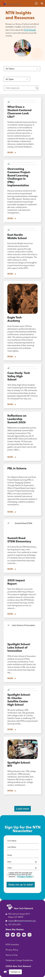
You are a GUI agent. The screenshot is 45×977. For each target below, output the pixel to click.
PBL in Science (16, 468)
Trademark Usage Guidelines (19, 960)
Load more (22, 808)
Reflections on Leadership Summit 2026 (16, 419)
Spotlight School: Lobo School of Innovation (18, 647)
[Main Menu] (36, 3)
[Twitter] (13, 935)
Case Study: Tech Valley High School (18, 376)
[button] (42, 3)
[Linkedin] (18, 935)
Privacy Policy (25, 876)
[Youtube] (24, 935)
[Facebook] (7, 935)
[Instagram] (29, 935)
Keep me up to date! (20, 884)
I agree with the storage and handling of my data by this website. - (21, 874)
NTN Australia (12, 945)
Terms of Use (12, 955)
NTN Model (30, 30)
